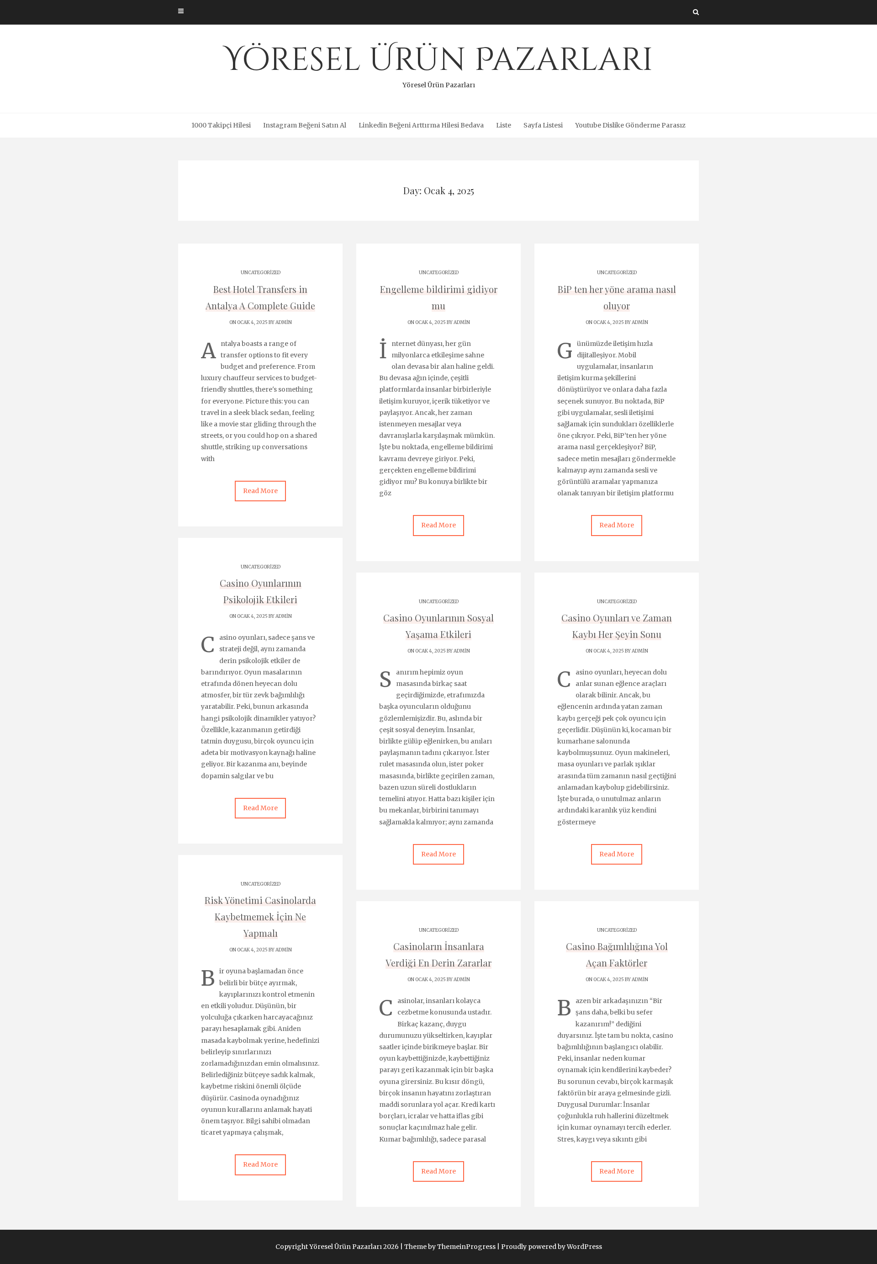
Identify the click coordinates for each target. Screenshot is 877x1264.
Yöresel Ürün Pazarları (438, 64)
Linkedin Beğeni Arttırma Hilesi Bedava (421, 125)
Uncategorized (260, 273)
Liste (503, 125)
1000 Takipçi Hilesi (221, 125)
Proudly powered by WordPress (551, 1247)
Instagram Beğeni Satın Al (304, 125)
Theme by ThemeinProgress (450, 1247)
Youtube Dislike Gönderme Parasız (630, 125)
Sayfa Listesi (543, 125)
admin (283, 322)
